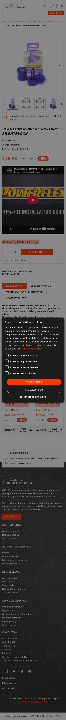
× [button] (59, 321)
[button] (33, 397)
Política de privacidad (31, 348)
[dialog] (33, 360)
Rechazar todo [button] (34, 389)
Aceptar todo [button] (34, 381)
